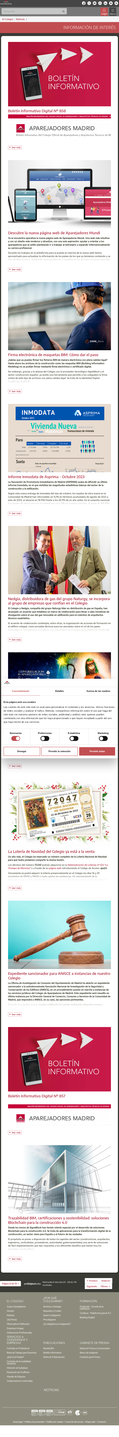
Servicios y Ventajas (52, 1306)
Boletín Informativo (52, 1352)
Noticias (10, 1315)
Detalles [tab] (59, 691)
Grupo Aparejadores (16, 1306)
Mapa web (90, 1422)
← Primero (92, 1280)
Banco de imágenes (89, 1352)
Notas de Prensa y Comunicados (95, 1348)
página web (55, 868)
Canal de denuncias (74, 1422)
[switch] (44, 738)
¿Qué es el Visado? (15, 1357)
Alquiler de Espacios (16, 1376)
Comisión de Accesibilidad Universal (19, 1362)
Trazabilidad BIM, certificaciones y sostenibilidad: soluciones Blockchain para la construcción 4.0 (58, 1220)
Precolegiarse (49, 1319)
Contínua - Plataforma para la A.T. (95, 1313)
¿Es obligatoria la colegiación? (57, 1323)
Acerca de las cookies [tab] (98, 691)
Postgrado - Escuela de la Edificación (91, 1307)
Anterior (105, 1280)
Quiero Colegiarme (52, 1315)
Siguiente (92, 1286)
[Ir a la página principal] (6, 2)
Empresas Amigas (15, 1328)
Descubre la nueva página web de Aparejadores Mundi (54, 232)
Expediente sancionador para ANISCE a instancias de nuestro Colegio (59, 975)
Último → (105, 1286)
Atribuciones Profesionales (19, 1332)
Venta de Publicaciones (54, 1357)
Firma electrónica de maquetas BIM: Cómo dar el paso (53, 354)
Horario (10, 1310)
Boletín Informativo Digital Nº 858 (37, 110)
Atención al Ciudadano (17, 1367)
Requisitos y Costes (52, 1310)
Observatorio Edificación (18, 1323)
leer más (17, 147)
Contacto (102, 1422)
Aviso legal (18, 1422)
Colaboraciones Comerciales (20, 1380)
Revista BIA (48, 1348)
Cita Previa (12, 1319)
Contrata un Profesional (18, 1348)
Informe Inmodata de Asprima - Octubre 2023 (46, 476)
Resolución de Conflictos (18, 1372)
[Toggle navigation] (112, 11)
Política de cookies (55, 1422)
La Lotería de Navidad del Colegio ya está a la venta (51, 851)
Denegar (21, 751)
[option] (23, 1306)
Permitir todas (97, 751)
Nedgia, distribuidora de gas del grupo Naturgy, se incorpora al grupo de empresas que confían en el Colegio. (59, 600)
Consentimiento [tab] (20, 691)
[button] (10, 1283)
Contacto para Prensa (90, 1357)
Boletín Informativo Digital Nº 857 (36, 1095)
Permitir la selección (59, 751)
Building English (87, 1317)
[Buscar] (64, 11)
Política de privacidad (34, 1422)
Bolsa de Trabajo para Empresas (21, 1352)
